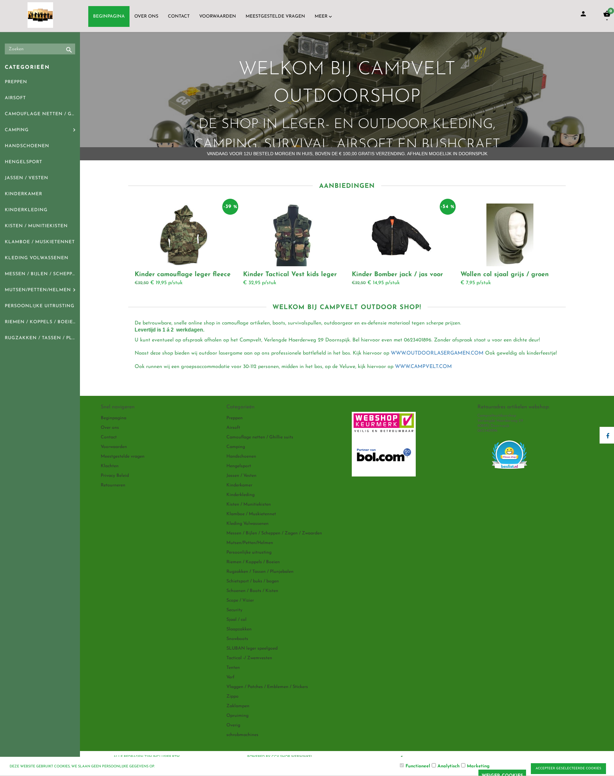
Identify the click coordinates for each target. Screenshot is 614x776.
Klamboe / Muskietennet (40, 242)
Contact (179, 16)
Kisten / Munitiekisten (36, 226)
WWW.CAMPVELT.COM (423, 366)
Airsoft (15, 98)
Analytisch (448, 766)
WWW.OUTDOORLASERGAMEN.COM (437, 353)
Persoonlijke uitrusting (40, 306)
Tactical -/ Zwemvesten (249, 658)
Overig (233, 725)
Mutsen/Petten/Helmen (38, 290)
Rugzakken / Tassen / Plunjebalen (42, 338)
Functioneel (417, 766)
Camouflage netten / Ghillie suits (42, 114)
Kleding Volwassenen (36, 258)
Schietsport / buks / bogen (252, 581)
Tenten (233, 667)
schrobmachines (242, 734)
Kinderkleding (26, 210)
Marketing (478, 766)
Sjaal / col (236, 619)
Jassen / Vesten (26, 178)
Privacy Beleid (115, 475)
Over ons (146, 16)
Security (234, 610)
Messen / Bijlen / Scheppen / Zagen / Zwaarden (42, 274)
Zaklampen (237, 706)
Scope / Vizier (240, 600)
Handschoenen (27, 146)
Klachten (110, 466)
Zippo (232, 696)
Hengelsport (23, 162)
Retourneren (113, 485)
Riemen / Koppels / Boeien (41, 322)
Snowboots (237, 638)
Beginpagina (109, 16)
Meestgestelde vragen (275, 16)
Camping (17, 130)
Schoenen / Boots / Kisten (252, 590)
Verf (230, 677)
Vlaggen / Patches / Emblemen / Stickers (267, 686)
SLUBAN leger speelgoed (252, 648)
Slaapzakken (239, 629)
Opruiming (237, 715)
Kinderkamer (23, 194)
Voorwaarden (217, 16)
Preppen (16, 82)
